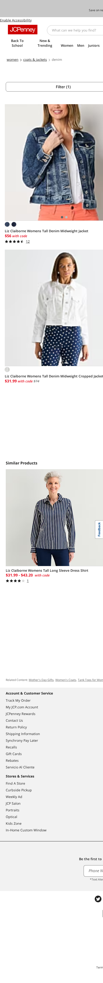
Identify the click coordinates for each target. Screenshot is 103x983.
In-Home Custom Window (26, 830)
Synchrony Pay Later (22, 740)
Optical (11, 816)
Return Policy (16, 727)
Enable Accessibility (16, 20)
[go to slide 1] (62, 217)
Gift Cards (14, 753)
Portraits (12, 810)
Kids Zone (14, 823)
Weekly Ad (14, 796)
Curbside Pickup (19, 790)
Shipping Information (23, 733)
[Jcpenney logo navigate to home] (23, 29)
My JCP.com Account (22, 707)
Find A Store (15, 783)
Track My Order (18, 700)
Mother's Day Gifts (41, 680)
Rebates (12, 760)
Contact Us (14, 720)
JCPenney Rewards (20, 713)
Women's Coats (65, 680)
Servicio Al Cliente (20, 767)
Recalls (11, 747)
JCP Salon (13, 803)
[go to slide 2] (66, 217)
